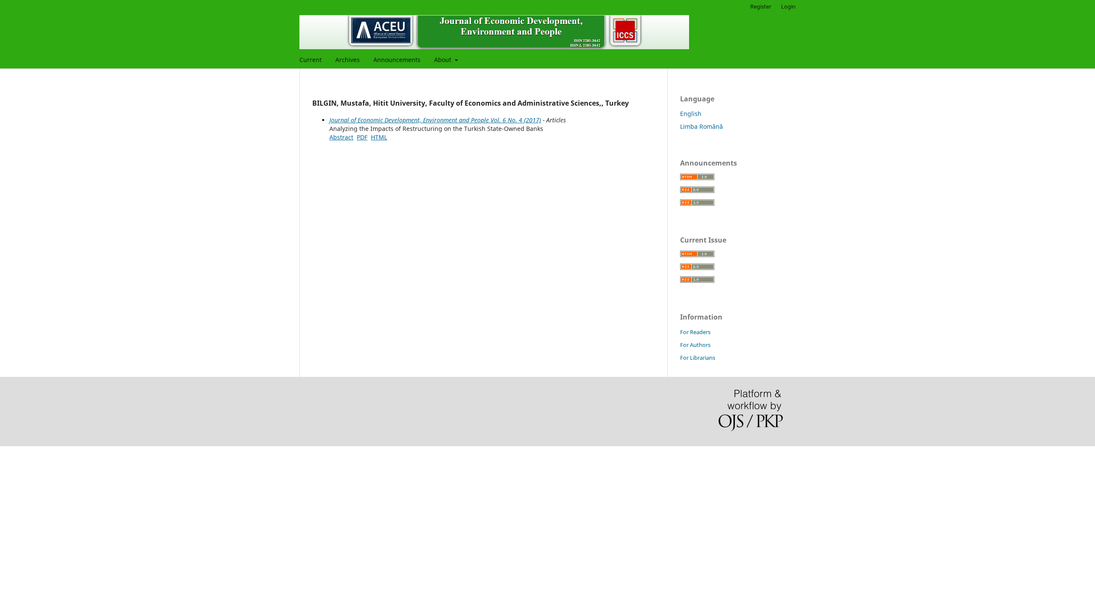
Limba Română (701, 126)
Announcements (396, 60)
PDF (362, 137)
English (690, 114)
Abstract (341, 137)
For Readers (695, 332)
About (443, 60)
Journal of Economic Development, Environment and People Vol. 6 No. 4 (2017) (435, 120)
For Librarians (697, 357)
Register (760, 6)
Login (788, 6)
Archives (347, 60)
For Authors (695, 345)
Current (310, 60)
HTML (379, 137)
